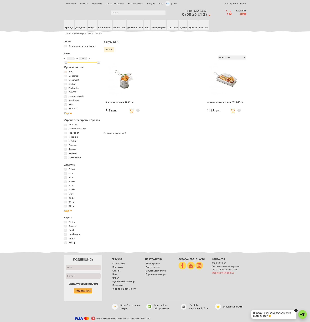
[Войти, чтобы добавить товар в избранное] (137, 111)
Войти (227, 3)
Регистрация (239, 3)
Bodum (72, 84)
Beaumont (74, 80)
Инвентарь (119, 27)
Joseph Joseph (76, 96)
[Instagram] (199, 266)
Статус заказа (153, 267)
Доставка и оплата (115, 3)
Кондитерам (159, 27)
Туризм (193, 27)
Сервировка (105, 27)
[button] (302, 314)
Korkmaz (73, 108)
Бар (147, 27)
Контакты (97, 3)
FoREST (72, 92)
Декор (183, 27)
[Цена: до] (98, 62)
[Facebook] (182, 266)
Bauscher (73, 76)
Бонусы (151, 3)
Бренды (69, 27)
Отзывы (84, 3)
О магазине (70, 3)
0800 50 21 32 (195, 14)
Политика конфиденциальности (124, 287)
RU (167, 3)
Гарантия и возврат (156, 274)
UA (175, 3)
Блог (161, 3)
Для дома (80, 27)
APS (107, 49)
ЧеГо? (115, 278)
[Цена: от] (66, 62)
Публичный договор (123, 281)
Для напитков (135, 27)
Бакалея (203, 27)
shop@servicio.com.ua (223, 273)
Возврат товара (135, 3)
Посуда (92, 27)
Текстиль (172, 27)
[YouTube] (191, 266)
